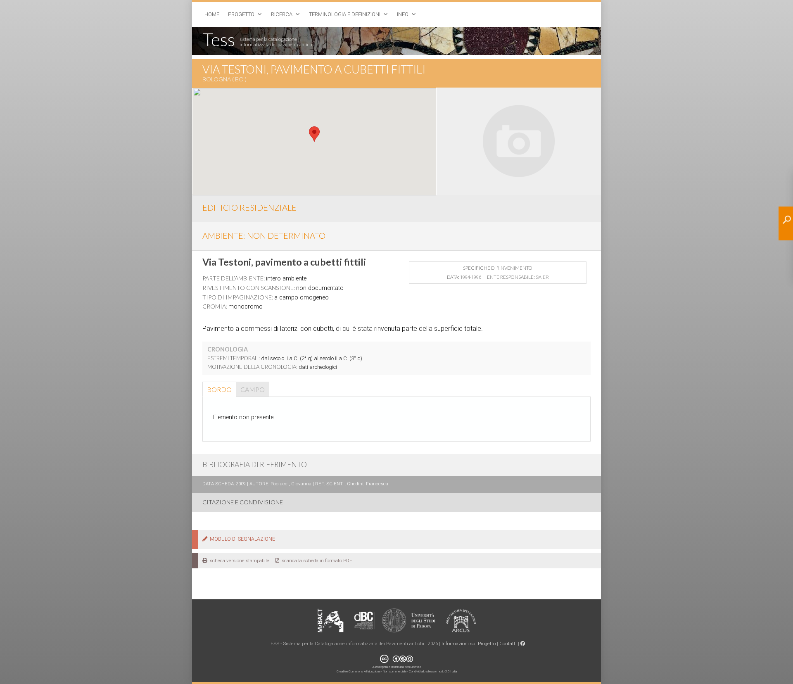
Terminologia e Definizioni (344, 14)
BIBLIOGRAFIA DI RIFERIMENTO (254, 464)
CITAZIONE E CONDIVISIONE (242, 502)
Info (402, 14)
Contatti (508, 643)
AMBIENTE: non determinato (263, 235)
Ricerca (281, 14)
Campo (252, 389)
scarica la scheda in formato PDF (315, 560)
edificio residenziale (249, 207)
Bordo (219, 389)
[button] (314, 134)
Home (211, 14)
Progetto (241, 14)
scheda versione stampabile (238, 560)
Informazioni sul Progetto (469, 643)
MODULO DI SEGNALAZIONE (241, 539)
